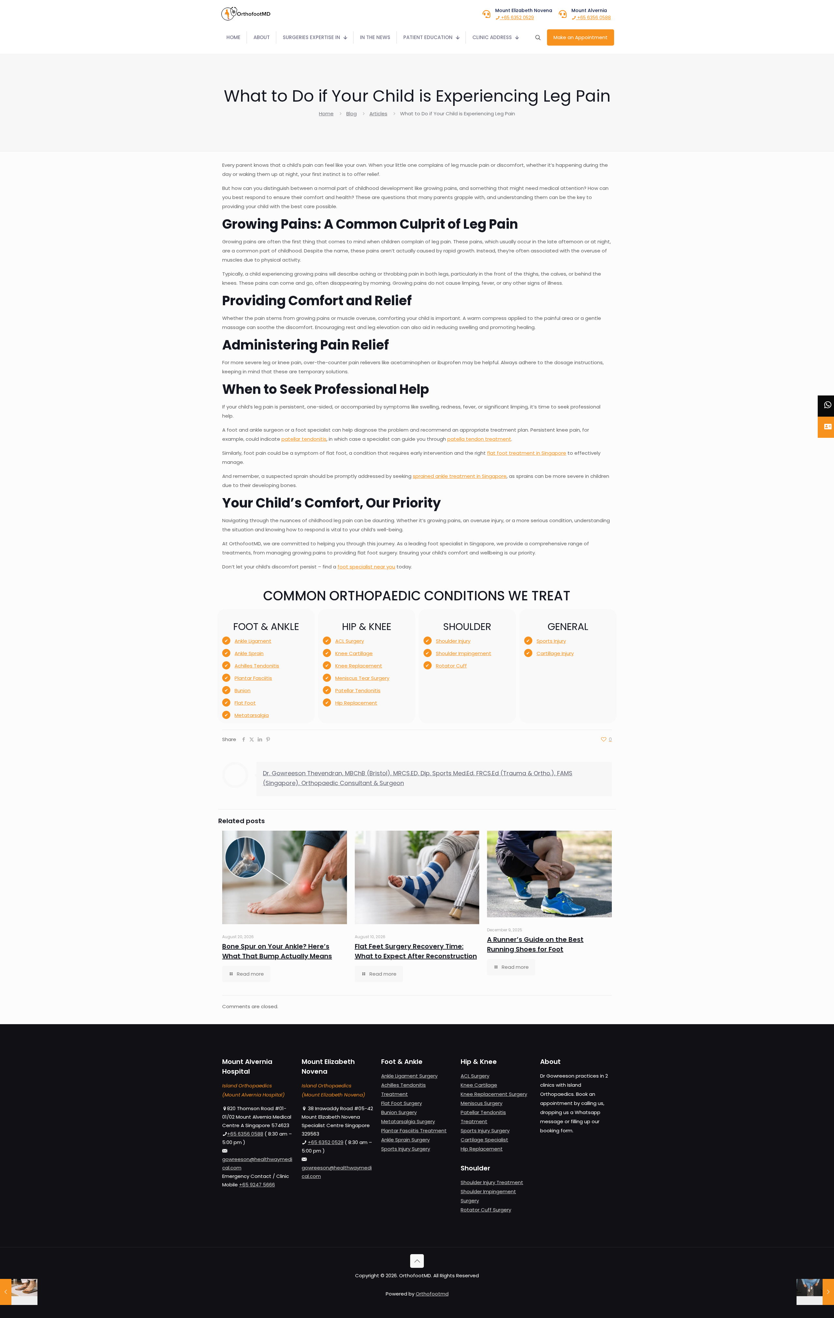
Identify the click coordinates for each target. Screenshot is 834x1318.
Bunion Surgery (399, 1112)
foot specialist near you (366, 566)
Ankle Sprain (249, 653)
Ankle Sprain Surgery (405, 1139)
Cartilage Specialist (484, 1139)
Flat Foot (245, 702)
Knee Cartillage (354, 653)
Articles (378, 113)
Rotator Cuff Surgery (486, 1209)
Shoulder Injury (453, 641)
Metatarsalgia (252, 715)
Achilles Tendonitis (257, 665)
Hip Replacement (356, 702)
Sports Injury (551, 641)
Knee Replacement (358, 665)
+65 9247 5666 (257, 1184)
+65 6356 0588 (593, 17)
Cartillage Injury (555, 653)
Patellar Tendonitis (358, 690)
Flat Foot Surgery (401, 1103)
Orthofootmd (432, 1293)
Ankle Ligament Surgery (409, 1075)
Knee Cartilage (479, 1085)
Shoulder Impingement (463, 653)
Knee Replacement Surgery (494, 1094)
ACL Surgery (349, 641)
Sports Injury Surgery (405, 1148)
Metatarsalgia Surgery (408, 1121)
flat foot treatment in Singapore (526, 453)
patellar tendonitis (303, 439)
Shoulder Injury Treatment (492, 1182)
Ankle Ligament (253, 641)
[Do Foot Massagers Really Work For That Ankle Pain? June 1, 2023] (815, 1292)
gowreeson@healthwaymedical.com (257, 1163)
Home (326, 113)
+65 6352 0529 (517, 17)
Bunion (243, 690)
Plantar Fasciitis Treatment (414, 1130)
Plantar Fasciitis (253, 678)
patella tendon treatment (479, 439)
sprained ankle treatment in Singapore (460, 476)
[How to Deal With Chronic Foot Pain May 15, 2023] (18, 1292)
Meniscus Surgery (481, 1103)
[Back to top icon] (417, 1261)
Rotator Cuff (451, 665)
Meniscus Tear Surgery (362, 678)
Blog (351, 113)
